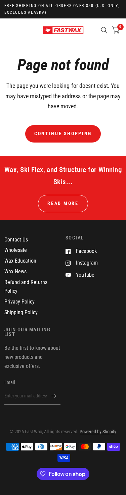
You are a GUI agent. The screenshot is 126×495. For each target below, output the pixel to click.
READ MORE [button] (63, 203)
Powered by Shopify (98, 431)
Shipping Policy (21, 312)
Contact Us (16, 239)
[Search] (104, 30)
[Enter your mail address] (53, 395)
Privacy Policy (19, 301)
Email (9, 382)
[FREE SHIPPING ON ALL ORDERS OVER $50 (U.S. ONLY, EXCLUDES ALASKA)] (63, 9)
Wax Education (20, 261)
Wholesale (15, 250)
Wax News (15, 271)
